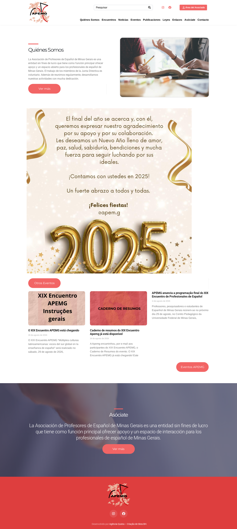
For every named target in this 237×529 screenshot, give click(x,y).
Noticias (123, 19)
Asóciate (189, 19)
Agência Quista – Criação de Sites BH (127, 524)
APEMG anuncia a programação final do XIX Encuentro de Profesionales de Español (180, 294)
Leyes (166, 19)
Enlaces (177, 19)
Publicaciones (151, 19)
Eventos (136, 19)
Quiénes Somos (89, 19)
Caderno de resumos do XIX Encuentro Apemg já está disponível (114, 332)
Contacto (203, 19)
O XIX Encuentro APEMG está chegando (53, 330)
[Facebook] (169, 7)
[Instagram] (163, 7)
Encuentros (109, 19)
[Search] (149, 7)
